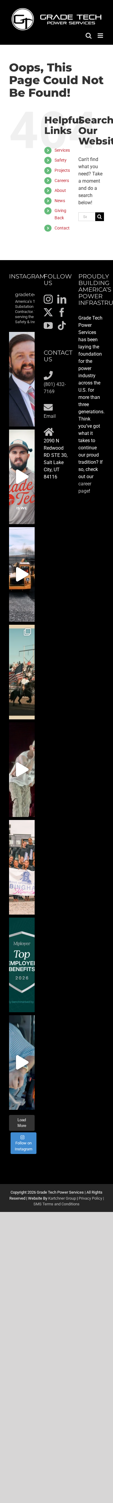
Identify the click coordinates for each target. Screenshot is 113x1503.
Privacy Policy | (91, 1198)
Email (50, 416)
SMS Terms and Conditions (56, 1204)
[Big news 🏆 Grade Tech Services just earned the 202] (22, 965)
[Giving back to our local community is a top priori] (22, 867)
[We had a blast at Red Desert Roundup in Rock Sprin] (22, 672)
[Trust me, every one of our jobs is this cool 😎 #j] (22, 574)
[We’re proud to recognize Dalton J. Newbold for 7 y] (22, 379)
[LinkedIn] (61, 299)
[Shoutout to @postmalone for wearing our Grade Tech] (22, 769)
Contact (62, 228)
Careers (62, 180)
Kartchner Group (62, 1198)
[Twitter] (48, 312)
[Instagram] (48, 299)
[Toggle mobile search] (89, 35)
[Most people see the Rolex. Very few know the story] (22, 1062)
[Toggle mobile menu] (101, 35)
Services (62, 150)
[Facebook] (61, 312)
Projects (62, 170)
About (60, 190)
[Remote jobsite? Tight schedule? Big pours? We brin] (22, 477)
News (60, 200)
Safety (61, 160)
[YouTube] (48, 325)
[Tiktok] (61, 325)
